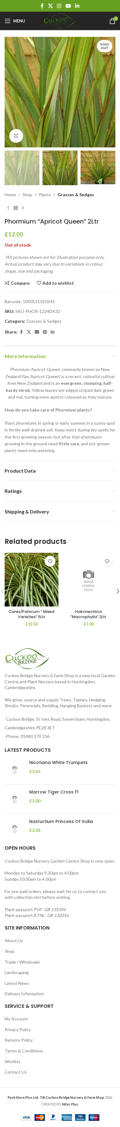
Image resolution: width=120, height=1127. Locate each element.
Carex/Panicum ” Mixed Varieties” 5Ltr (31, 614)
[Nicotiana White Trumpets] (15, 770)
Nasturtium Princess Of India (61, 822)
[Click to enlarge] (16, 136)
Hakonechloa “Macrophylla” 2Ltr (88, 614)
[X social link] (50, 5)
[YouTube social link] (68, 5)
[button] (11, 92)
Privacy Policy (18, 1029)
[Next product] (23, 208)
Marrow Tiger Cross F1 (53, 792)
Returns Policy (19, 1040)
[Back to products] (15, 208)
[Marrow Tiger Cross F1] (15, 799)
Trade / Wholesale (22, 962)
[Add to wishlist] (50, 561)
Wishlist (12, 1061)
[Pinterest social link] (45, 332)
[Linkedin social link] (77, 5)
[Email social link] (37, 332)
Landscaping (17, 972)
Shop (27, 194)
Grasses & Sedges (76, 194)
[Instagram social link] (59, 5)
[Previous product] (8, 208)
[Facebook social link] (42, 5)
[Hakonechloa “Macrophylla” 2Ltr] (88, 579)
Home (10, 194)
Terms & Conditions (24, 1050)
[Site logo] (60, 20)
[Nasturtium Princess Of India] (15, 829)
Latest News (17, 983)
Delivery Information (24, 993)
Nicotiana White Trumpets (58, 763)
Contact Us (16, 1071)
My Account (16, 1018)
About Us (14, 940)
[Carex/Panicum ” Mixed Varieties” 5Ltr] (31, 579)
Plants (45, 194)
